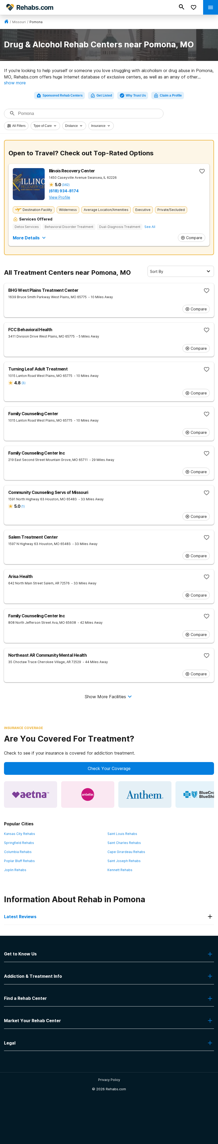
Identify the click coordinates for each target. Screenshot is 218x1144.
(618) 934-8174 (64, 191)
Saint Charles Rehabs (124, 843)
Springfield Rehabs (19, 843)
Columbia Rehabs (18, 852)
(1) (22, 506)
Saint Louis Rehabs (122, 834)
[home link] (6, 22)
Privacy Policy (109, 1080)
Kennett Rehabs (119, 870)
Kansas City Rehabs (19, 834)
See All (149, 227)
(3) (23, 383)
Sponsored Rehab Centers (63, 95)
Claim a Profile (171, 95)
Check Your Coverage (109, 768)
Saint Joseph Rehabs (124, 861)
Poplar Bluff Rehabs (19, 861)
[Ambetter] (87, 794)
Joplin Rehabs (15, 870)
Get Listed (104, 95)
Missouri (19, 22)
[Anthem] (144, 794)
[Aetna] (30, 794)
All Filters (19, 126)
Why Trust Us (136, 95)
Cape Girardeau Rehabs (126, 852)
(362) (65, 185)
